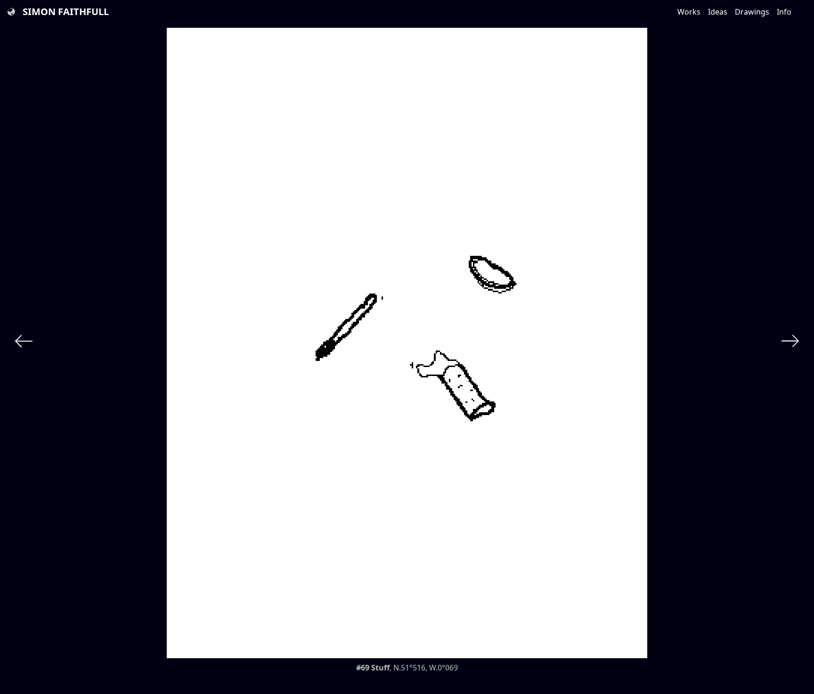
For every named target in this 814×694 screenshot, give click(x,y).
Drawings (752, 12)
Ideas (717, 12)
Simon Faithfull (66, 11)
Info (784, 12)
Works (688, 12)
